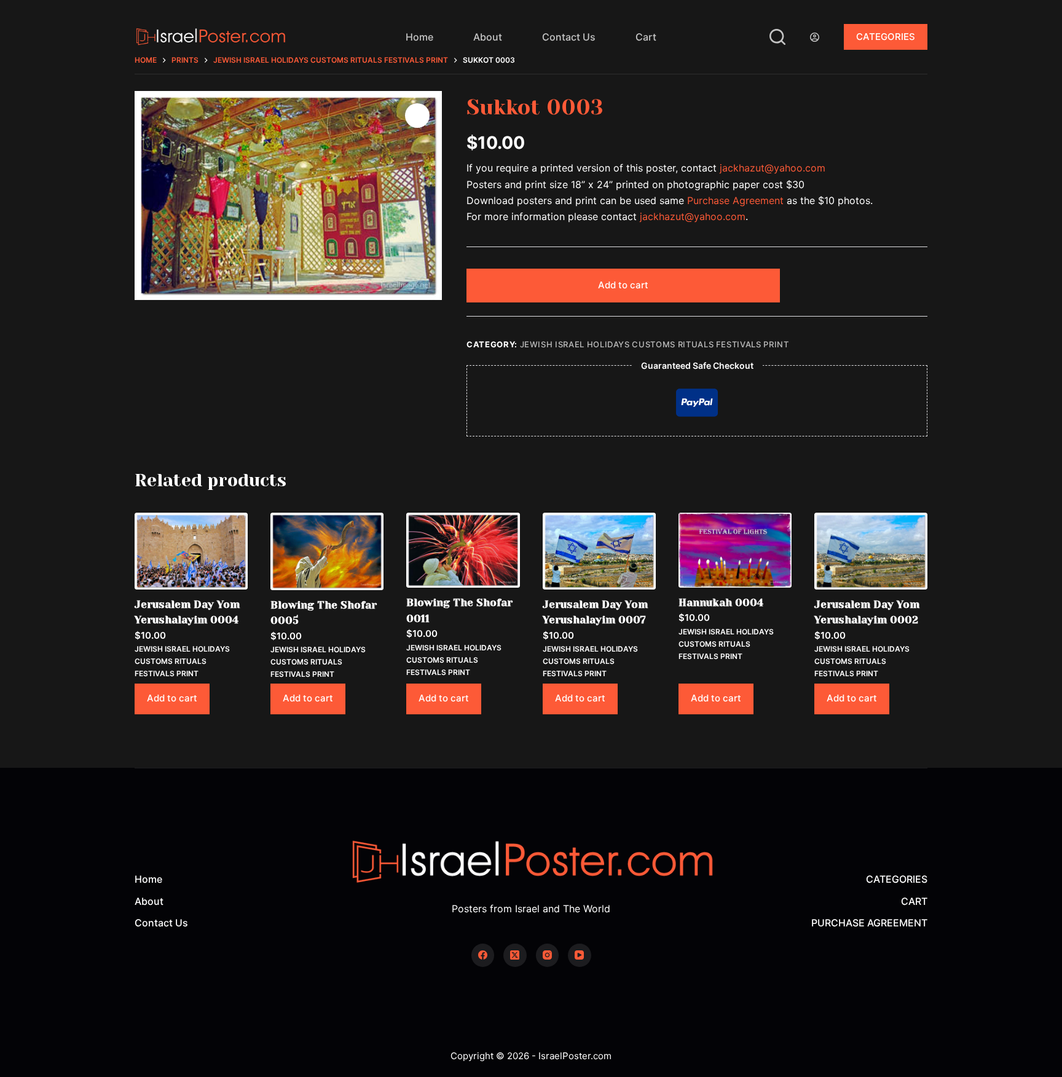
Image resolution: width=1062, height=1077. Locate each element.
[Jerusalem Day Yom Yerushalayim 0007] (599, 551)
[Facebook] (483, 955)
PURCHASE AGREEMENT (869, 923)
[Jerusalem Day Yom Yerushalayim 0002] (870, 551)
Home (419, 37)
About (487, 37)
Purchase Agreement (735, 200)
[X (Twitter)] (515, 955)
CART (914, 901)
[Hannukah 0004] (735, 550)
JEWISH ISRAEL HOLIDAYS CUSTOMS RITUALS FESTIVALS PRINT (654, 344)
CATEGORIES (885, 36)
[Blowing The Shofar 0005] (327, 551)
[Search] (777, 37)
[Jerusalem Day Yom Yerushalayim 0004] (191, 551)
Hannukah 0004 (720, 602)
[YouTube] (579, 955)
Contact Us (569, 37)
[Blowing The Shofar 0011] (462, 550)
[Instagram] (547, 955)
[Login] (814, 37)
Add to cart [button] (172, 698)
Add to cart (623, 285)
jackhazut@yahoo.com (772, 168)
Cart (645, 37)
